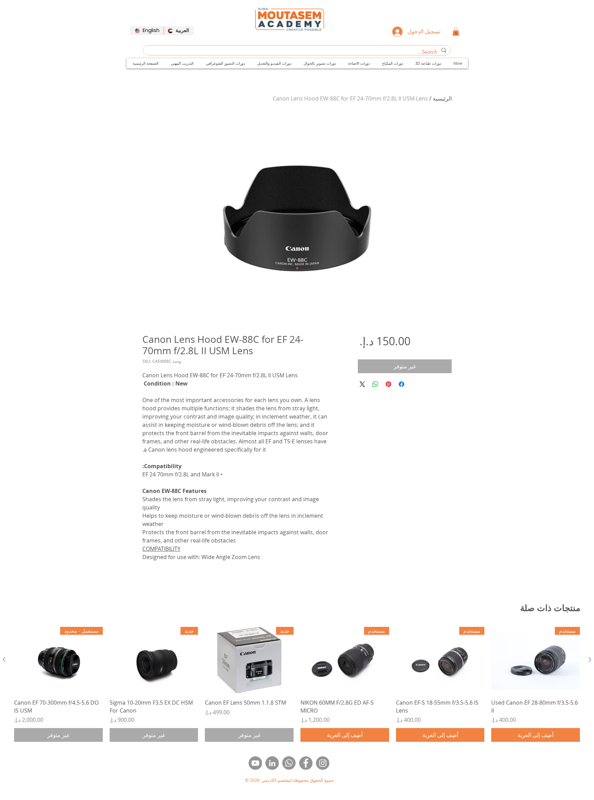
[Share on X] (362, 384)
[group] (297, 684)
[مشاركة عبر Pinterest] (388, 384)
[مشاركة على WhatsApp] (375, 384)
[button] (455, 32)
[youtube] (255, 763)
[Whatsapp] (289, 763)
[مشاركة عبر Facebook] (401, 384)
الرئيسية (442, 98)
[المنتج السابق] (590, 659)
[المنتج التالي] (4, 659)
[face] (305, 763)
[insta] (322, 763)
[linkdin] (272, 763)
